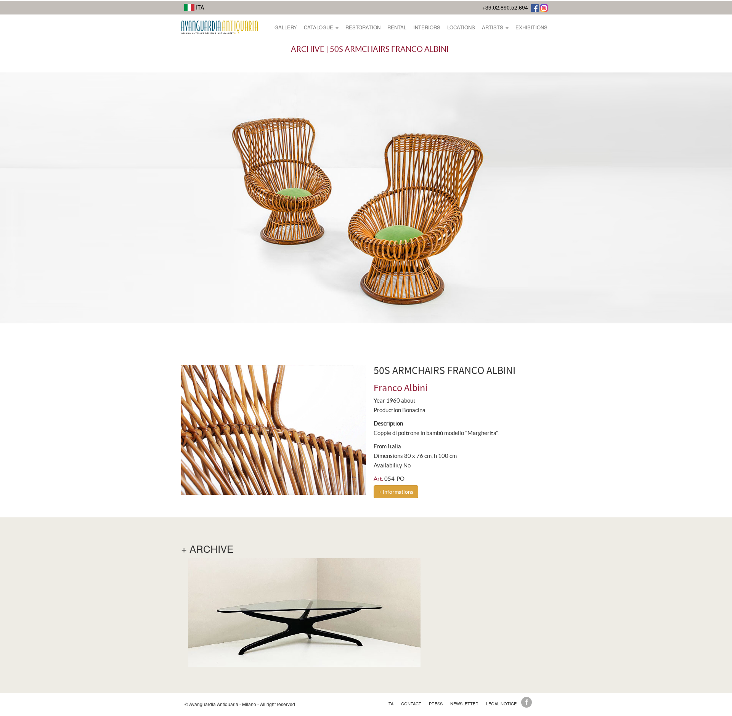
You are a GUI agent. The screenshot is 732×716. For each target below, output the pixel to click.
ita (390, 703)
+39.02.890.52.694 (505, 7)
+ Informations (396, 492)
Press (436, 703)
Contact (411, 703)
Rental (396, 27)
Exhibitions (531, 27)
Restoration (362, 27)
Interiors (426, 27)
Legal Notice (501, 703)
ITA (199, 7)
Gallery (285, 27)
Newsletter (464, 703)
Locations (461, 27)
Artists (493, 27)
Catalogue (319, 27)
